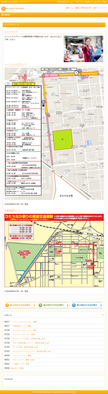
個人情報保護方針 (84, 8)
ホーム (71, 8)
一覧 (102, 315)
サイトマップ (101, 8)
